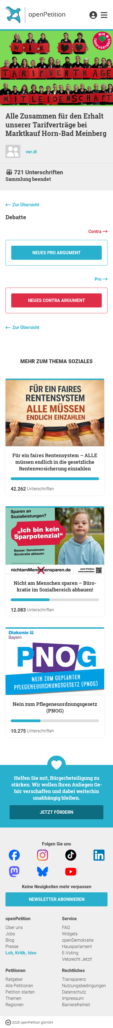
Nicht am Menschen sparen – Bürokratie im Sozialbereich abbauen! (55, 586)
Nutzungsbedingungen (84, 985)
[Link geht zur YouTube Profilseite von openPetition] (70, 871)
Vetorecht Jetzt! (77, 959)
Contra (95, 231)
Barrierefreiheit (76, 1004)
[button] (93, 15)
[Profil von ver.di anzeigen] (12, 153)
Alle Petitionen (19, 985)
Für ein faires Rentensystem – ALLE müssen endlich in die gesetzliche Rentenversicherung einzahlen (54, 462)
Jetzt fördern (56, 812)
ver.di (31, 151)
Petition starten (20, 992)
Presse (11, 946)
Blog (9, 940)
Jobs (10, 933)
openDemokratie (78, 940)
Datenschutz (74, 992)
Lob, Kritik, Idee (20, 952)
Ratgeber (14, 979)
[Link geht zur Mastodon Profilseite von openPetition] (14, 871)
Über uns (14, 927)
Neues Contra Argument (56, 300)
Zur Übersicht (25, 204)
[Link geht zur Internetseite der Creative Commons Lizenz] (8, 1022)
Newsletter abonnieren (56, 899)
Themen (13, 998)
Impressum (73, 998)
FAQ (66, 927)
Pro (99, 279)
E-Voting (70, 952)
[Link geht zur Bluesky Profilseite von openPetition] (42, 871)
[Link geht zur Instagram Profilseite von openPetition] (42, 854)
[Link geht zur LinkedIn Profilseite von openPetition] (99, 854)
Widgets (70, 933)
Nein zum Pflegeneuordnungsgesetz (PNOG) (55, 707)
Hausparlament (77, 946)
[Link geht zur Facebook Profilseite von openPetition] (14, 854)
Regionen (14, 1004)
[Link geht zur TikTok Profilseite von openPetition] (70, 854)
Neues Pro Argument (56, 252)
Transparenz (74, 979)
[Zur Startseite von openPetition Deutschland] (36, 14)
